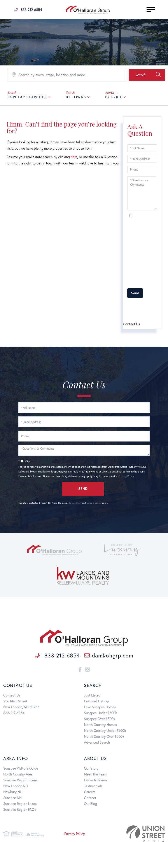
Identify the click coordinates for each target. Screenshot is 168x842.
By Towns (76, 97)
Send (135, 293)
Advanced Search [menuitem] (97, 742)
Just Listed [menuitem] (92, 695)
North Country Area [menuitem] (18, 774)
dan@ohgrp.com (112, 655)
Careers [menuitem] (89, 791)
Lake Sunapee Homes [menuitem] (100, 707)
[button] (147, 75)
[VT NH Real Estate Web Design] (140, 833)
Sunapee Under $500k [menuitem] (100, 712)
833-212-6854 (31, 9)
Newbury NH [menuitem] (12, 791)
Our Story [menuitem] (91, 768)
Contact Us (11, 695)
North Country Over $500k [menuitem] (104, 736)
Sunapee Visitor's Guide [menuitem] (20, 768)
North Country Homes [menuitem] (100, 724)
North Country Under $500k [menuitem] (105, 730)
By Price (113, 97)
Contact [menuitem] (90, 797)
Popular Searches (27, 97)
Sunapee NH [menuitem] (12, 797)
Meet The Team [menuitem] (95, 774)
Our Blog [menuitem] (90, 803)
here (74, 156)
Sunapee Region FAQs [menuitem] (19, 809)
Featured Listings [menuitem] (97, 701)
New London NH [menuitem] (15, 786)
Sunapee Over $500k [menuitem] (99, 718)
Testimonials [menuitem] (93, 786)
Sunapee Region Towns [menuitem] (20, 780)
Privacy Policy (142, 282)
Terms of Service (94, 502)
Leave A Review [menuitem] (95, 780)
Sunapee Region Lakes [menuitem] (20, 803)
